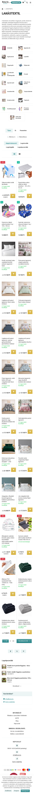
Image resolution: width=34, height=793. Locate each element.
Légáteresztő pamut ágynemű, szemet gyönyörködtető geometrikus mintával (8, 341)
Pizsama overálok (26, 108)
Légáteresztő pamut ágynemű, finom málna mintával (8, 302)
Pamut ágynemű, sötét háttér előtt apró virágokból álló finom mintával (8, 380)
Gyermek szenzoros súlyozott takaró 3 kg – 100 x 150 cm (25, 224)
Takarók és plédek (27, 82)
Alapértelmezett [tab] (11, 143)
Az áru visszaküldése (17, 731)
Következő (16, 686)
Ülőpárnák (26, 65)
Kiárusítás (23, 137)
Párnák (26, 74)
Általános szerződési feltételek (17, 715)
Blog (17, 721)
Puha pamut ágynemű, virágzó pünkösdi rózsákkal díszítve (24, 262)
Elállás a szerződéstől (17, 734)
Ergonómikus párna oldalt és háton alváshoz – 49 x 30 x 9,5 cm (24, 185)
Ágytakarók (27, 48)
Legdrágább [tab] (10, 147)
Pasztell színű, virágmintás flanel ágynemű (23, 459)
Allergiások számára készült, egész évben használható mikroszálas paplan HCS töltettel (8, 539)
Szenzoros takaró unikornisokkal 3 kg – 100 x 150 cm (8, 224)
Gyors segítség (10, 702)
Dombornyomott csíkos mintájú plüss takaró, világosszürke (24, 622)
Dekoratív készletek (18, 117)
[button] (12, 196)
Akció (12, 137)
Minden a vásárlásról (17, 728)
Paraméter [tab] (23, 130)
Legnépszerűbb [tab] (23, 147)
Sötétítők (9, 48)
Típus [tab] (9, 130)
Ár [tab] (15, 130)
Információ (17, 713)
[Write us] (17, 758)
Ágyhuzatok (10, 56)
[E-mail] (17, 752)
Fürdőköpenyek (11, 108)
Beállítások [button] (8, 790)
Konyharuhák (10, 100)
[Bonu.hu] (11, 2)
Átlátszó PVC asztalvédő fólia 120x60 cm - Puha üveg (7, 581)
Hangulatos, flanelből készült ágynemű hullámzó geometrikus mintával (8, 498)
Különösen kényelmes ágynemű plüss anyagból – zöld (8, 459)
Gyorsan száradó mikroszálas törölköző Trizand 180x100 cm (24, 537)
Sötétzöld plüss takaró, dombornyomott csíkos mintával (25, 581)
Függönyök (10, 65)
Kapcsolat (17, 723)
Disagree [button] (16, 790)
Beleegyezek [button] (25, 790)
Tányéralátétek (28, 91)
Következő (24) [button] (23, 641)
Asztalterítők (10, 91)
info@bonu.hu (9, 699)
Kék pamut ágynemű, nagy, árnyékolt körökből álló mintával (24, 380)
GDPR (17, 718)
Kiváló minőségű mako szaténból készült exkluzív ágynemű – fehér (8, 263)
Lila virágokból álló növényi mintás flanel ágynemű (24, 498)
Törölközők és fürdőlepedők (11, 74)
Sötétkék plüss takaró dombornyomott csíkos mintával (8, 622)
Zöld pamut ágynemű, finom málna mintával (24, 301)
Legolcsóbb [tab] (24, 143)
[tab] (14, 154)
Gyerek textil (10, 82)
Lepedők (26, 56)
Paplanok (26, 100)
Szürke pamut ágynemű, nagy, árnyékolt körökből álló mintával (8, 420)
